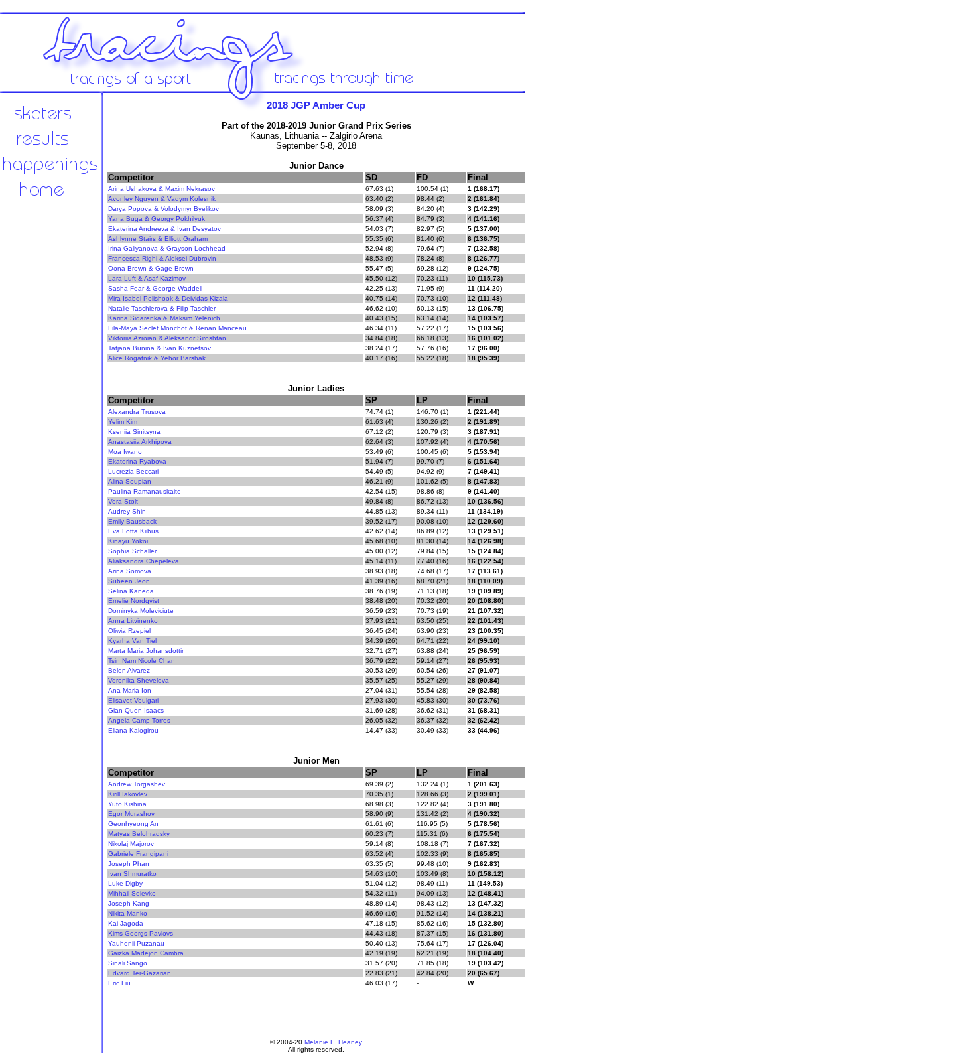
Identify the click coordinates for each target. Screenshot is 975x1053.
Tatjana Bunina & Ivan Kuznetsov (159, 348)
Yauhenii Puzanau (136, 943)
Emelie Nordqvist (133, 600)
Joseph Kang (128, 903)
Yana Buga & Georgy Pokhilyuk (156, 218)
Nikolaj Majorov (131, 843)
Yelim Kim (122, 421)
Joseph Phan (128, 863)
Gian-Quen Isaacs (136, 710)
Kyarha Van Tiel (132, 640)
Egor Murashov (131, 813)
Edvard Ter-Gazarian (139, 973)
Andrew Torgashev (136, 784)
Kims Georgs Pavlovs (140, 933)
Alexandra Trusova (137, 411)
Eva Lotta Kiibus (133, 531)
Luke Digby (125, 883)
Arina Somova (129, 571)
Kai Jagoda (125, 923)
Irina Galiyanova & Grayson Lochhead (167, 248)
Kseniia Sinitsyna (134, 431)
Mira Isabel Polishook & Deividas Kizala (168, 298)
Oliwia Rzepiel (129, 630)
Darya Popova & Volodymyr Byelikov (163, 208)
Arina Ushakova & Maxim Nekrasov (161, 188)
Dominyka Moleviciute (141, 610)
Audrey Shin (127, 511)
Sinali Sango (127, 963)
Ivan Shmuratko (132, 873)
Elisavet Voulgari (133, 700)
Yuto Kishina (127, 803)
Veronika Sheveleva (138, 680)
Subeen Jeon (129, 581)
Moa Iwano (125, 451)
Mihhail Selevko (132, 893)
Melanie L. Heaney (333, 1042)
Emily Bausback (132, 521)
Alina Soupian (129, 481)
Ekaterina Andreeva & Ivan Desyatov (164, 228)
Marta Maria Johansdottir (146, 650)
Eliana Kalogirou (133, 730)
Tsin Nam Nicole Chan (141, 660)
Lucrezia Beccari (133, 471)
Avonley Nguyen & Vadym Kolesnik (162, 198)
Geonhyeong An (133, 823)
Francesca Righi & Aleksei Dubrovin (162, 258)
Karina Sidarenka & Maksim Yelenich (164, 318)
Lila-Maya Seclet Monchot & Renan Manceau (177, 328)
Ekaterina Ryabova (137, 461)
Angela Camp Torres (139, 720)
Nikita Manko (127, 913)
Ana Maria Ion (129, 690)
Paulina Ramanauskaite (144, 491)
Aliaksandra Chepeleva (143, 561)
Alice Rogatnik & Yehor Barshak (157, 358)
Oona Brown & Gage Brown (151, 268)
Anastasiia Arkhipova (140, 441)
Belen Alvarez (129, 670)
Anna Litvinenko (133, 620)
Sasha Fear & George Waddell (155, 288)
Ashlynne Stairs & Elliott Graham (158, 238)
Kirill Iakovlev (127, 794)
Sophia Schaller (132, 551)
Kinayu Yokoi (128, 541)
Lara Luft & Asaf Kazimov (147, 278)
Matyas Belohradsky (139, 833)
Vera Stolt (123, 501)
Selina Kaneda (131, 591)
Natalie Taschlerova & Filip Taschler (162, 308)
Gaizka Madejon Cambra (146, 953)
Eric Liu (119, 983)
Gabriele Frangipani (138, 853)
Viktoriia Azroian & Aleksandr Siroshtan (167, 338)
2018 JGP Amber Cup (316, 105)
